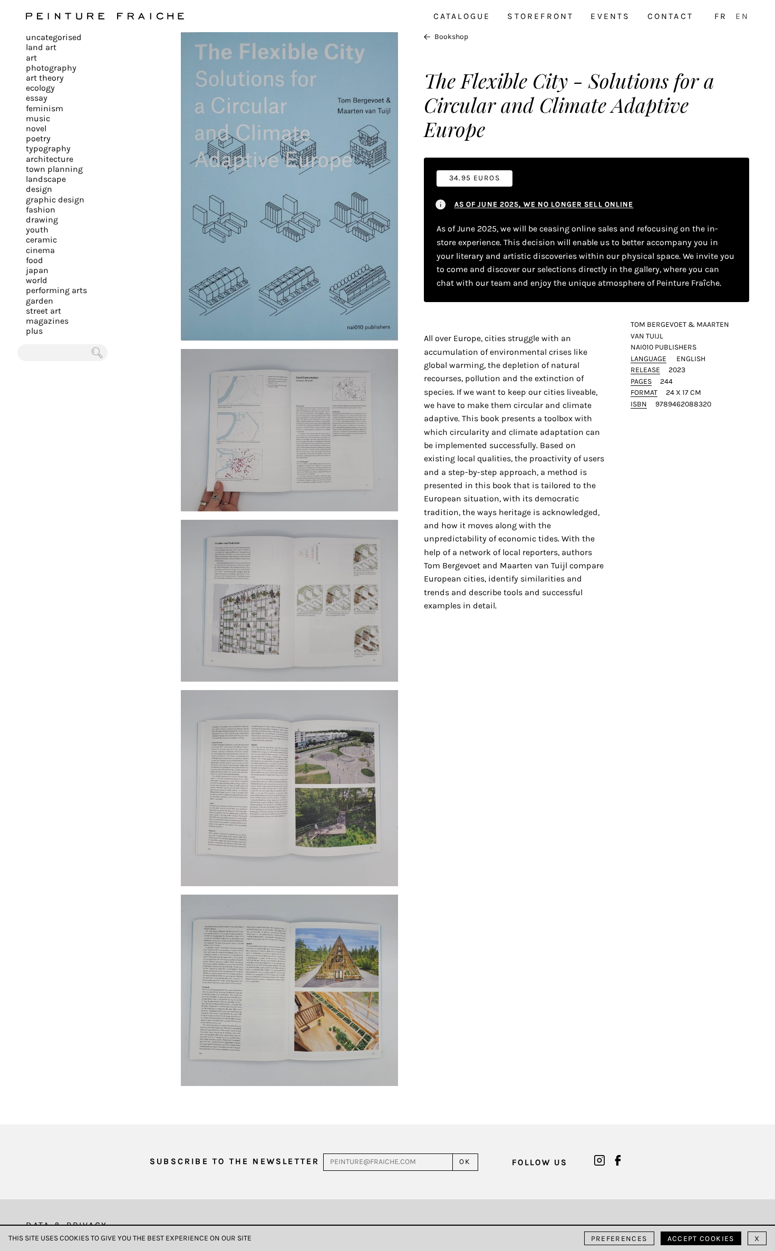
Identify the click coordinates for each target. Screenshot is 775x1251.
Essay (36, 98)
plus (34, 331)
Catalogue (462, 16)
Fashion (40, 210)
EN (742, 16)
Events (610, 16)
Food (34, 260)
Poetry (38, 138)
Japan (37, 270)
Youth (37, 230)
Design (39, 189)
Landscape (46, 179)
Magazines (47, 321)
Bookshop (451, 37)
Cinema (40, 250)
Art (31, 58)
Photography (51, 68)
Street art (43, 311)
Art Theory (45, 78)
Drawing (42, 220)
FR (720, 16)
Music (38, 118)
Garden (39, 301)
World (36, 280)
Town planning (54, 169)
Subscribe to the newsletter (234, 1161)
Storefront (540, 16)
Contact (670, 16)
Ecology (40, 88)
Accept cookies (700, 1239)
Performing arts (56, 290)
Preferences (619, 1239)
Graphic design (55, 200)
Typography (48, 148)
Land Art (41, 47)
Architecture (49, 159)
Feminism (44, 108)
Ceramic (41, 240)
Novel (36, 128)
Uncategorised (54, 37)
